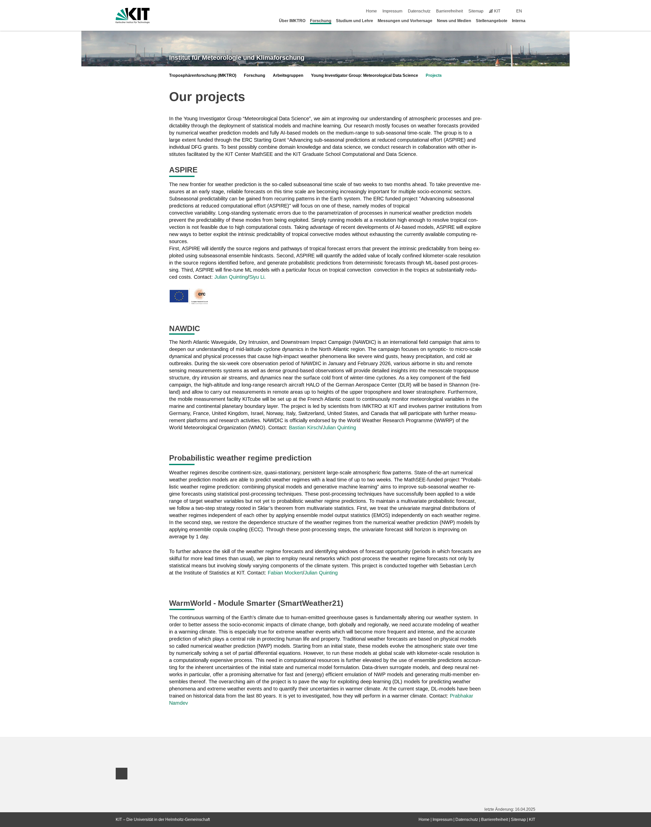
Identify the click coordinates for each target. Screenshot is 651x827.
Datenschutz (419, 11)
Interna (518, 21)
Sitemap (475, 11)
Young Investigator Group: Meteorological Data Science (364, 75)
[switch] (533, 11)
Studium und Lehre (354, 21)
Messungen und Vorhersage (405, 21)
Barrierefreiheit (449, 11)
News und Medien (454, 21)
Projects (434, 75)
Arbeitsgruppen (288, 75)
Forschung (320, 21)
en (519, 11)
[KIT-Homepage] (133, 15)
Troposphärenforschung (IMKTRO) (202, 75)
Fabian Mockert (285, 572)
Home (371, 11)
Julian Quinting (231, 277)
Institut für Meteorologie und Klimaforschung (236, 57)
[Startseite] (533, 20)
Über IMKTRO (292, 21)
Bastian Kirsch (305, 427)
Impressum (392, 11)
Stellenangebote (491, 21)
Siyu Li (256, 277)
